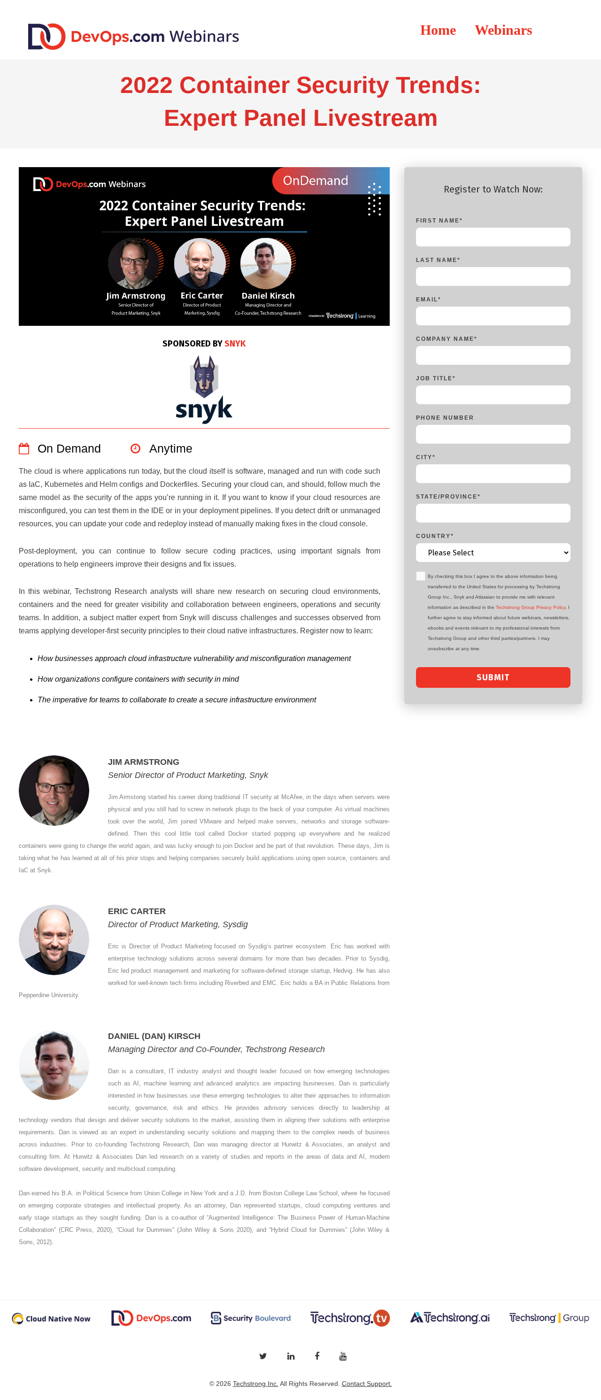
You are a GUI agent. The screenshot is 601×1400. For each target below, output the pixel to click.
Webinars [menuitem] (503, 30)
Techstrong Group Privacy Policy (530, 607)
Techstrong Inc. (255, 1383)
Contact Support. (367, 1383)
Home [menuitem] (438, 30)
